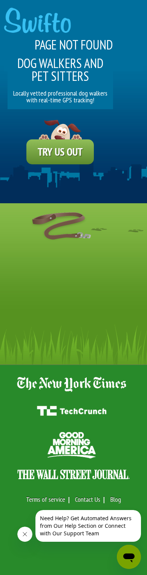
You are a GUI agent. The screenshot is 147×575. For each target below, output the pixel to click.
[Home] (38, 16)
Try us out (60, 152)
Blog (115, 499)
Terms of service (45, 499)
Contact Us (87, 499)
